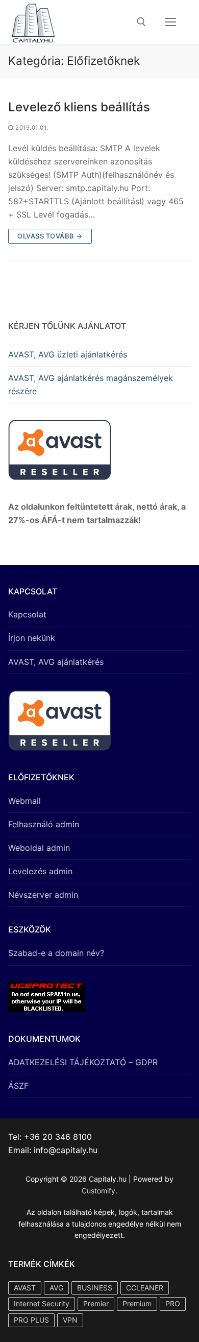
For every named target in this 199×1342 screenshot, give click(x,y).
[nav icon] (170, 22)
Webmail (24, 801)
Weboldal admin (39, 848)
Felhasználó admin (43, 824)
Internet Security (41, 1303)
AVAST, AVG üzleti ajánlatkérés (67, 354)
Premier (96, 1303)
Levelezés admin (40, 871)
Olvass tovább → (50, 236)
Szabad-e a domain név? (56, 953)
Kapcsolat (27, 614)
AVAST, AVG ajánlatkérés (56, 662)
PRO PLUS (31, 1319)
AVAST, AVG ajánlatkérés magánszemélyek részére (90, 384)
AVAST (25, 1287)
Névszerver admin (43, 895)
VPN (70, 1319)
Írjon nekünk (31, 638)
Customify (98, 1190)
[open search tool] (141, 22)
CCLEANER (144, 1287)
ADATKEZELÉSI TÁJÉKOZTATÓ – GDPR (83, 1062)
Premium (137, 1303)
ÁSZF (18, 1086)
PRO (172, 1303)
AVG (56, 1287)
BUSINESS (94, 1287)
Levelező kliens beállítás (79, 107)
